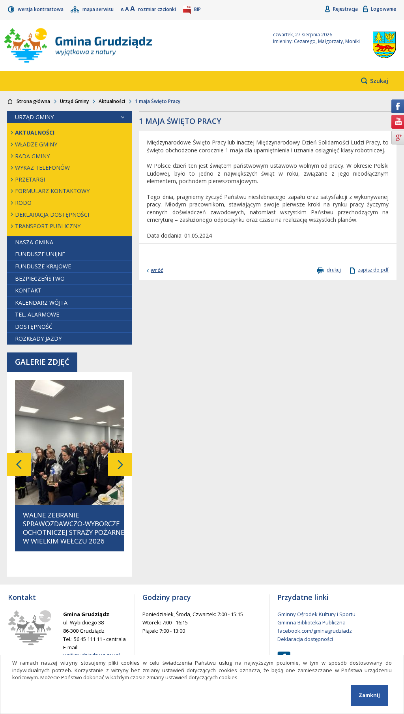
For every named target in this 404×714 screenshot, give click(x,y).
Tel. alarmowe (37, 314)
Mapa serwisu (98, 9)
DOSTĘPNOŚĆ (33, 326)
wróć (157, 270)
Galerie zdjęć (42, 362)
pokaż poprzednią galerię (19, 464)
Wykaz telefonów (42, 167)
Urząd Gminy (74, 101)
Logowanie (383, 9)
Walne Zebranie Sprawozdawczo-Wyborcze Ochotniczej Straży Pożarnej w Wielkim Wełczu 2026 (75, 528)
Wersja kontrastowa (41, 9)
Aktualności (112, 101)
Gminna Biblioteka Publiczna (311, 622)
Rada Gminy (32, 156)
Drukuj (334, 270)
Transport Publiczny (47, 226)
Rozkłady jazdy (38, 338)
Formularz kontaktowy (52, 191)
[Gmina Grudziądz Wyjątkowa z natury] (129, 45)
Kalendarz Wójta (41, 302)
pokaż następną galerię (120, 464)
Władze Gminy (36, 144)
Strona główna (33, 101)
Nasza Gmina (34, 242)
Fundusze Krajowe (43, 266)
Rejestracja (346, 9)
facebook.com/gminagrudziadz (314, 630)
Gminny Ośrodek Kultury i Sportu (316, 614)
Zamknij (369, 695)
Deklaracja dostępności (52, 214)
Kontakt (28, 290)
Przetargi (30, 179)
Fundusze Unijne (40, 254)
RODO (23, 202)
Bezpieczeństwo (40, 278)
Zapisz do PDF (373, 270)
